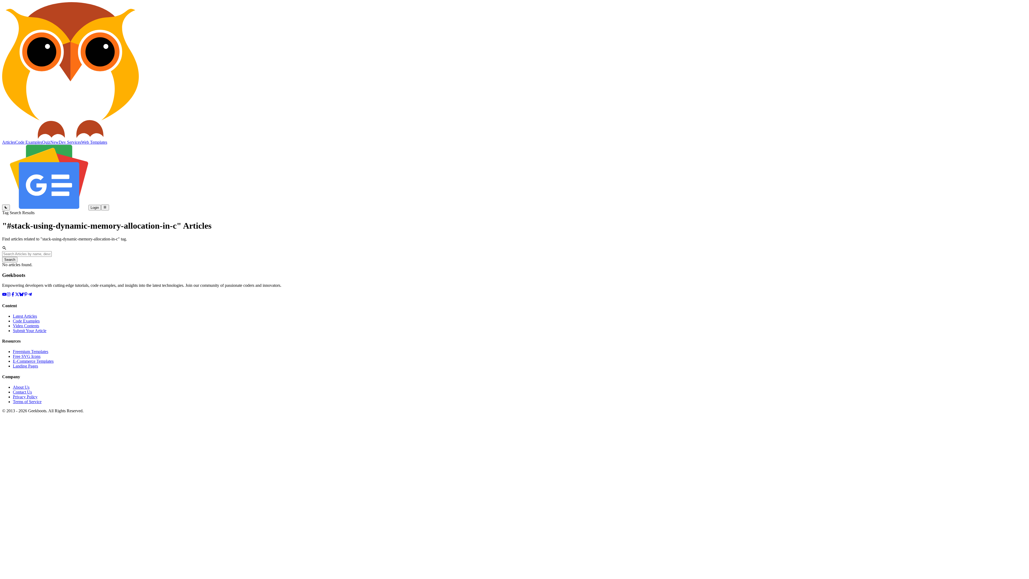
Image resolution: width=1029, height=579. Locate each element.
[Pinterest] (26, 295)
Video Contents (26, 326)
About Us (21, 387)
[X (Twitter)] (17, 295)
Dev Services (70, 142)
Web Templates (94, 142)
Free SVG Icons (26, 356)
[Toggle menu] (105, 207)
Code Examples (26, 321)
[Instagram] (8, 295)
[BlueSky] (21, 295)
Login (95, 208)
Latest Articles (25, 316)
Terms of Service (27, 401)
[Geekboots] (70, 137)
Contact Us (22, 392)
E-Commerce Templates (33, 361)
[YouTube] (4, 295)
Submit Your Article (29, 330)
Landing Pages (25, 366)
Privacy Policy (25, 397)
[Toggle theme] (6, 207)
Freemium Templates (30, 351)
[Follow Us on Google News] (49, 207)
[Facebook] (13, 295)
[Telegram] (30, 295)
